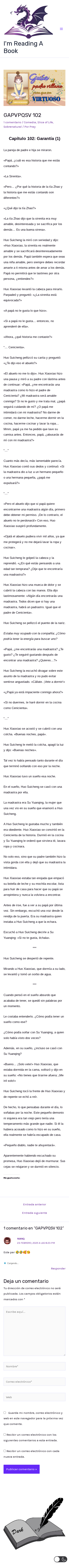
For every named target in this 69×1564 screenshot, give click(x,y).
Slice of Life (45, 122)
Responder (58, 1268)
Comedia (30, 122)
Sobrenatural (13, 126)
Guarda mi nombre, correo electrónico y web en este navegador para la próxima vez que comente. (33, 1418)
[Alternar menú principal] (62, 29)
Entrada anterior (34, 1204)
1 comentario (12, 122)
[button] (60, 1559)
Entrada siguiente (34, 1212)
